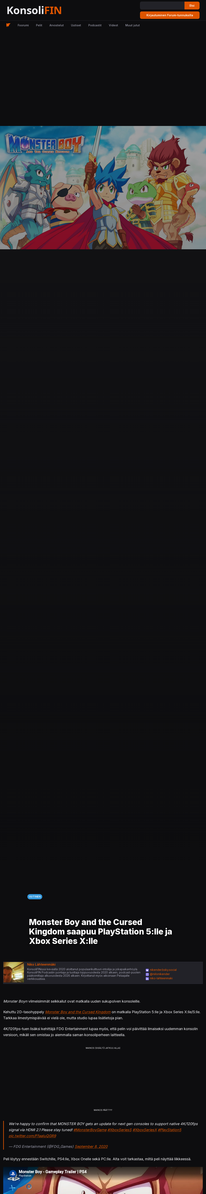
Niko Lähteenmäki (41, 964)
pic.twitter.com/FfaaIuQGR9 (32, 1136)
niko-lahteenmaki (161, 978)
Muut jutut (132, 25)
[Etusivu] (44, 10)
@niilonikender (160, 974)
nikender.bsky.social (163, 969)
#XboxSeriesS (119, 1130)
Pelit (39, 25)
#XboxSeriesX (145, 1130)
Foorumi (23, 25)
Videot (113, 25)
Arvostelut (56, 25)
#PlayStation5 (169, 1130)
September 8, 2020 (91, 1146)
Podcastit (95, 25)
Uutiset (76, 25)
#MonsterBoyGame (89, 1130)
